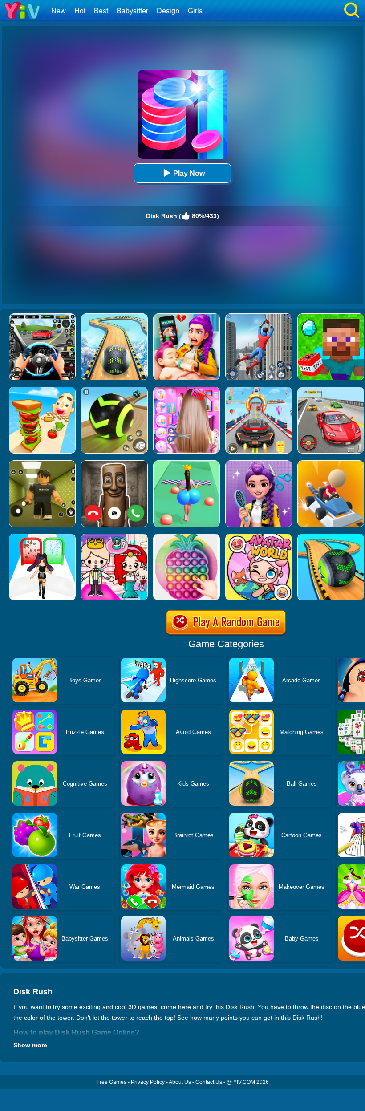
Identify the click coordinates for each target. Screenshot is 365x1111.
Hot (79, 11)
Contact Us (208, 1082)
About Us (180, 1082)
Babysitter (132, 11)
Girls (195, 11)
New (58, 11)
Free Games (111, 1082)
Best (101, 11)
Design (168, 11)
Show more (30, 1045)
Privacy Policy (148, 1082)
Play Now (189, 173)
